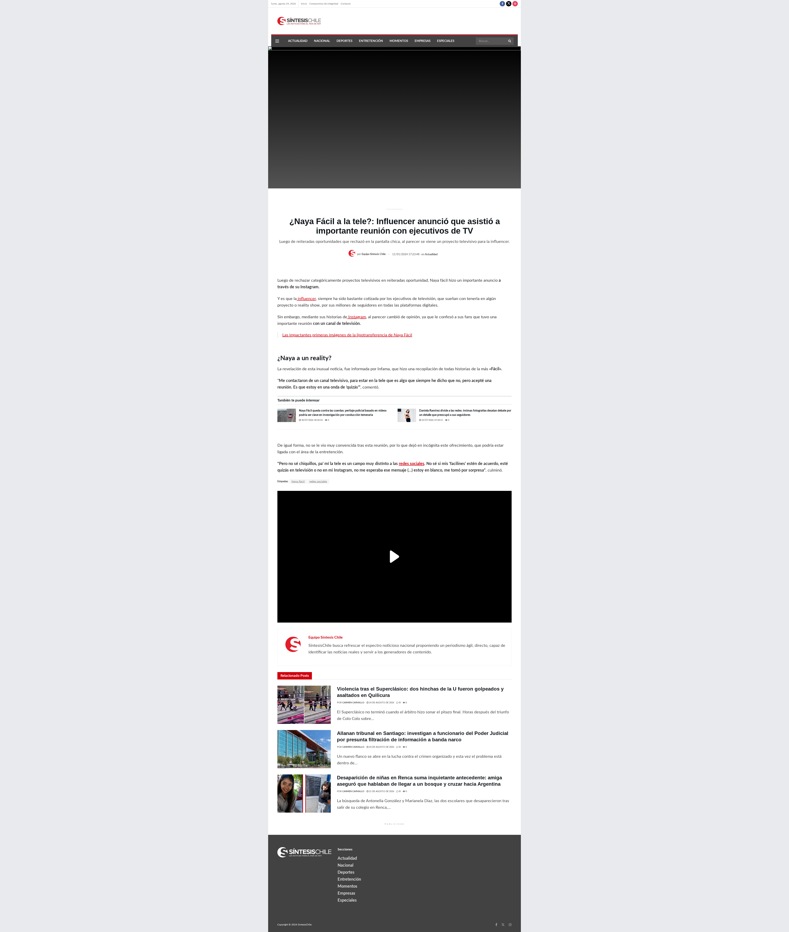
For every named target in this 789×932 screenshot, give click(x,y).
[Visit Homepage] (296, 21)
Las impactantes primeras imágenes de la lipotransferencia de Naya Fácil (347, 335)
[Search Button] (510, 41)
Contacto (346, 3)
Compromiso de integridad (323, 3)
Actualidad (297, 41)
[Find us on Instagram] (515, 3)
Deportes (344, 41)
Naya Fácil (298, 481)
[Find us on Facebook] (502, 3)
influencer (306, 299)
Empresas (422, 41)
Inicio (304, 3)
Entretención (371, 41)
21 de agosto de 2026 (381, 791)
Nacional (322, 41)
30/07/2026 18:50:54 (312, 420)
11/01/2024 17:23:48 (406, 254)
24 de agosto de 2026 (381, 702)
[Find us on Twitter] (508, 3)
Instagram (356, 317)
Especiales (445, 41)
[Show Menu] (277, 41)
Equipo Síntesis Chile (374, 254)
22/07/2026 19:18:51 (432, 420)
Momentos (399, 41)
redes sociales (318, 481)
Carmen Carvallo (353, 702)
